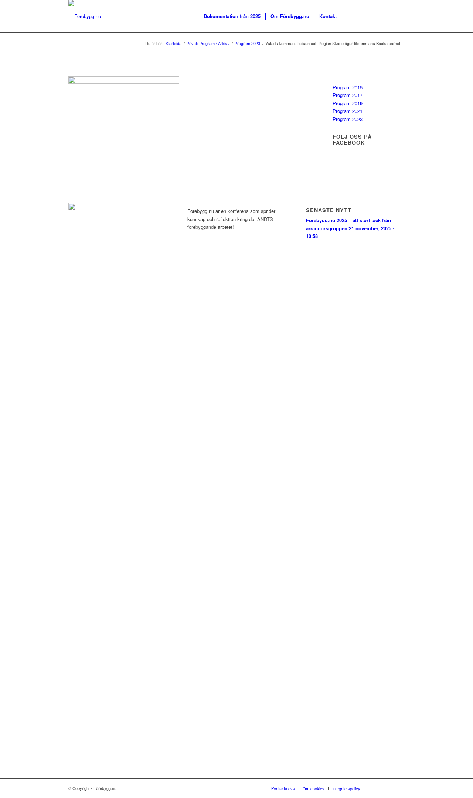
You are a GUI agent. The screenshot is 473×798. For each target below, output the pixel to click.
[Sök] (348, 16)
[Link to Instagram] (388, 15)
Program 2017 (348, 95)
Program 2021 (348, 110)
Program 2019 (348, 103)
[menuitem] (232, 16)
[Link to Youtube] (399, 15)
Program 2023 (348, 119)
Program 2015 (348, 87)
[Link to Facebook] (376, 15)
